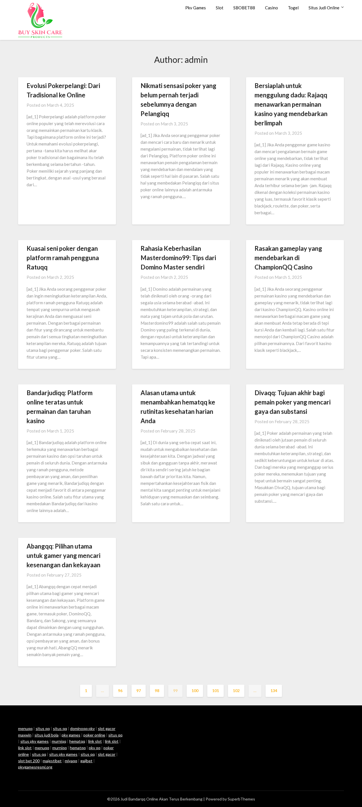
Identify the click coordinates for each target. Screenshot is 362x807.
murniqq (59, 741)
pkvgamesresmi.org (35, 767)
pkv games (71, 735)
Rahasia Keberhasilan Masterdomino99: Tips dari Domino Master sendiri (178, 258)
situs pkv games (34, 741)
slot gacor (106, 754)
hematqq (77, 741)
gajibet (86, 760)
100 (194, 690)
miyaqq (71, 760)
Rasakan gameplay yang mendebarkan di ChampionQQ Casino (288, 258)
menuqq (25, 728)
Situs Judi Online (324, 7)
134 (273, 690)
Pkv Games (195, 7)
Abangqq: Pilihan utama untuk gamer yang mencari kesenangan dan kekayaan (63, 555)
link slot (95, 741)
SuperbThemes (241, 799)
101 (215, 690)
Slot (219, 7)
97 (138, 690)
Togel (293, 7)
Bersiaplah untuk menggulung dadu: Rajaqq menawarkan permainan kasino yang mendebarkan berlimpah (291, 104)
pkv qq (94, 747)
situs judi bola (47, 735)
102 (236, 690)
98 (157, 690)
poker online (94, 735)
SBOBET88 (244, 7)
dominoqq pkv (82, 728)
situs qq (43, 728)
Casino (271, 7)
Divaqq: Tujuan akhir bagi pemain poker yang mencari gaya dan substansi (293, 402)
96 (120, 690)
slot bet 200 (29, 760)
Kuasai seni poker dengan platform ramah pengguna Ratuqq (63, 258)
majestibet (52, 760)
